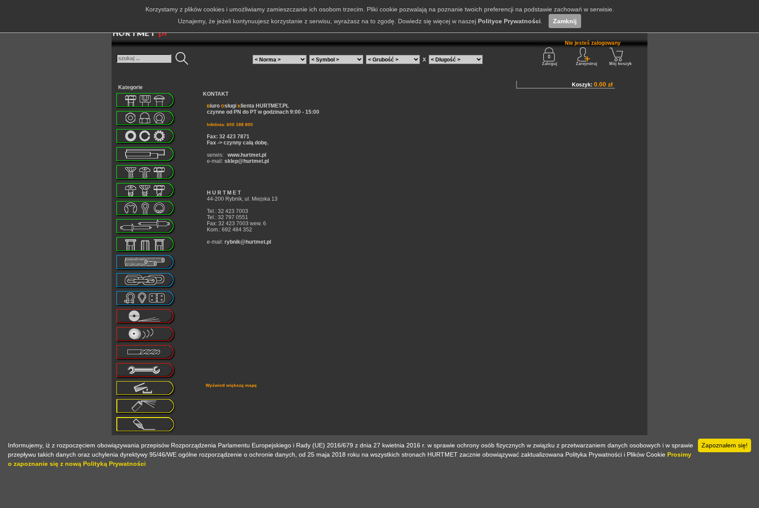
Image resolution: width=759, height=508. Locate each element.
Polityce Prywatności (509, 21)
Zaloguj (549, 63)
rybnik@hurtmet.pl (247, 242)
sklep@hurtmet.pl (246, 161)
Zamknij (565, 21)
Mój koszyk (620, 63)
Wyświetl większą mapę (231, 385)
